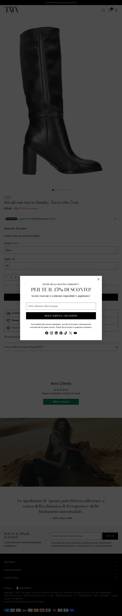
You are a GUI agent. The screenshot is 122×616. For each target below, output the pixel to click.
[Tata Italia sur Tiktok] (66, 333)
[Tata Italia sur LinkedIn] (56, 333)
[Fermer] (98, 279)
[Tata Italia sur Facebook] (47, 333)
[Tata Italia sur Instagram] (51, 333)
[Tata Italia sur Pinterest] (61, 333)
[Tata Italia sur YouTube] (75, 333)
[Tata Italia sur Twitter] (70, 333)
